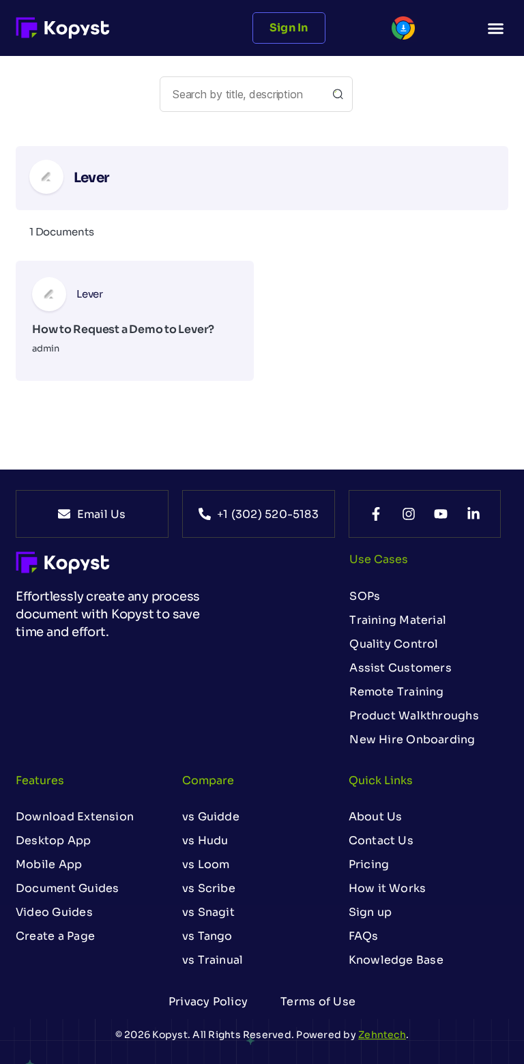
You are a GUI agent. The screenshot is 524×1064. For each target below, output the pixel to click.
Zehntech (382, 1035)
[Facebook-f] (375, 513)
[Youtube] (440, 513)
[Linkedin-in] (473, 513)
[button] (495, 28)
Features (40, 780)
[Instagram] (408, 513)
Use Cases (378, 559)
